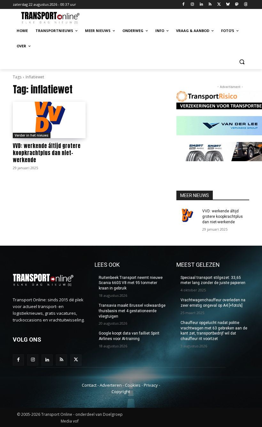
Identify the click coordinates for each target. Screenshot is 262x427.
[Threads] (245, 4)
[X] (219, 4)
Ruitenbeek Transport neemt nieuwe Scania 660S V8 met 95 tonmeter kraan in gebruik (131, 283)
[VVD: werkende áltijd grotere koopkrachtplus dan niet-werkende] (49, 120)
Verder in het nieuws (32, 135)
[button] (241, 61)
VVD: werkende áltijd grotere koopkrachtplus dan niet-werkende (47, 153)
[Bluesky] (228, 4)
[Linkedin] (201, 4)
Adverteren (111, 385)
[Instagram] (192, 4)
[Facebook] (183, 4)
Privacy (151, 385)
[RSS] (210, 4)
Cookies (133, 385)
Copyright (121, 391)
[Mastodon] (236, 4)
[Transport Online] (56, 18)
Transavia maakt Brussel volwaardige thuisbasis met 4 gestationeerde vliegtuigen (132, 311)
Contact (89, 385)
